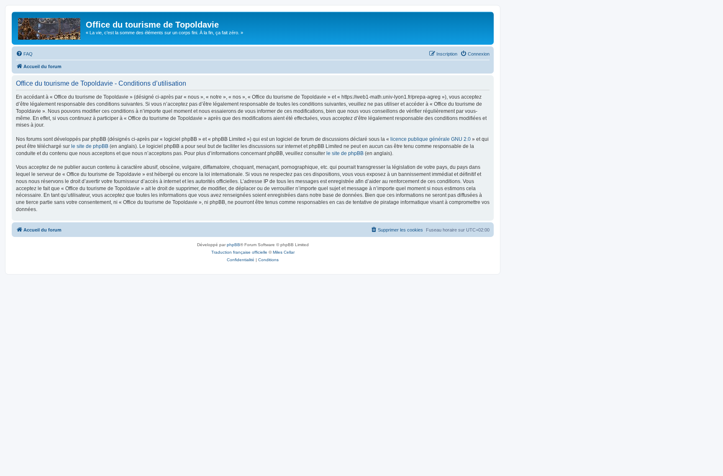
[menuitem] (24, 54)
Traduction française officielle (239, 252)
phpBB (233, 244)
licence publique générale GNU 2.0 (430, 139)
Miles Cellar (284, 252)
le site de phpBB (89, 146)
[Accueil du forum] (50, 27)
